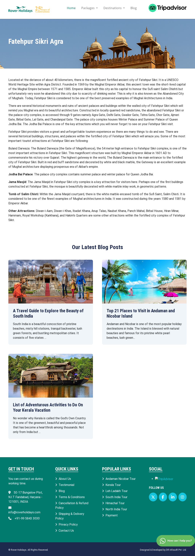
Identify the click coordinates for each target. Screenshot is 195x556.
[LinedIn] (173, 497)
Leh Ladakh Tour (116, 491)
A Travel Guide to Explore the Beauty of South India (48, 313)
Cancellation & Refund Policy (71, 505)
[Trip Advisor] (164, 9)
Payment (111, 515)
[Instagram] (182, 497)
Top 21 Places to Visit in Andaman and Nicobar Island (141, 313)
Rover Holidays (18, 550)
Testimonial (66, 485)
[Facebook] (163, 497)
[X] (153, 497)
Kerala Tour (113, 485)
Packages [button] (88, 8)
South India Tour (116, 497)
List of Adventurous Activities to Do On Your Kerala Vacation (48, 407)
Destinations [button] (112, 8)
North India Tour (116, 509)
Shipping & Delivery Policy (69, 516)
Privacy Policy (68, 524)
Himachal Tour (115, 503)
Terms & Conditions (72, 497)
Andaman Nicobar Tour (120, 479)
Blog (133, 8)
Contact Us (66, 530)
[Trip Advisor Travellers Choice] (164, 479)
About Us (65, 479)
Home (71, 8)
